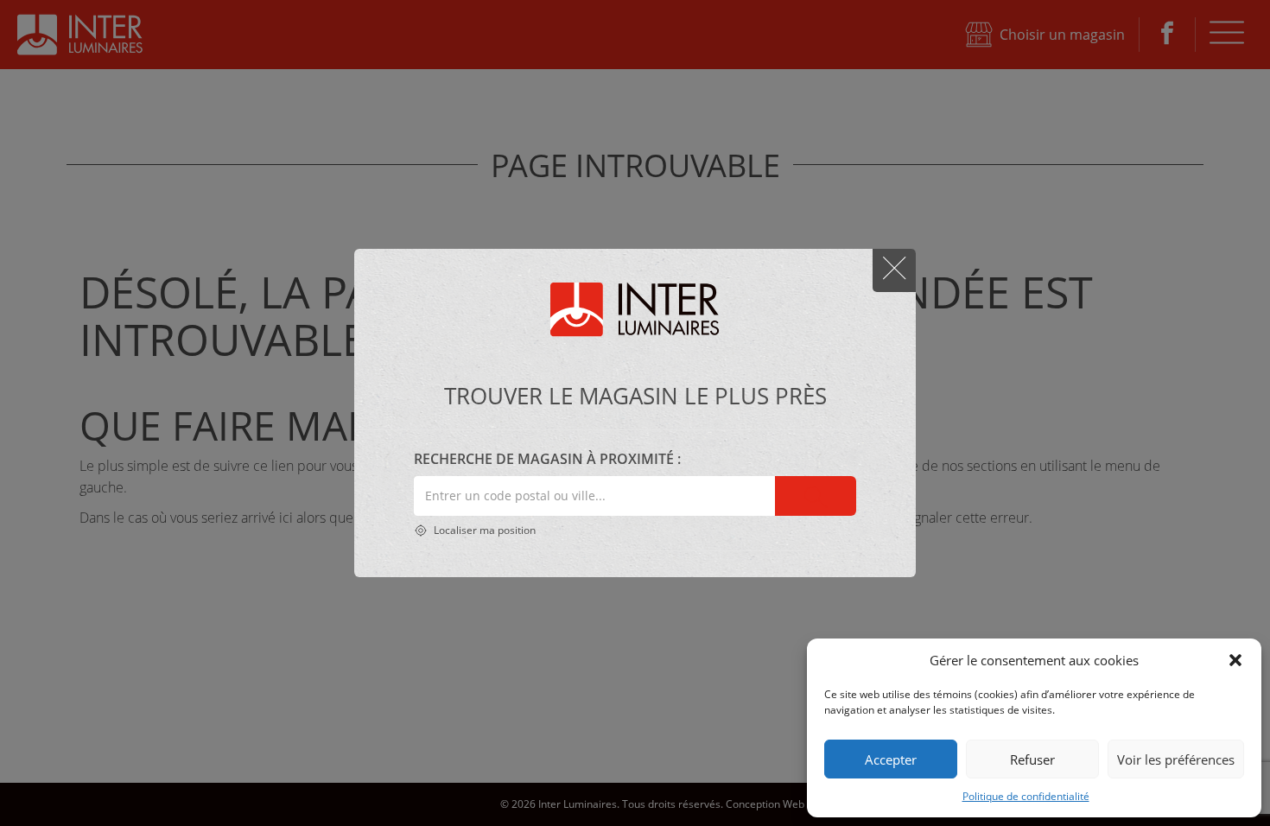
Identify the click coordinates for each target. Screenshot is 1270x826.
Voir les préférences (1176, 759)
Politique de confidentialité (1025, 796)
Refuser (1032, 759)
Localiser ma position (483, 530)
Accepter (891, 759)
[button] (1235, 660)
